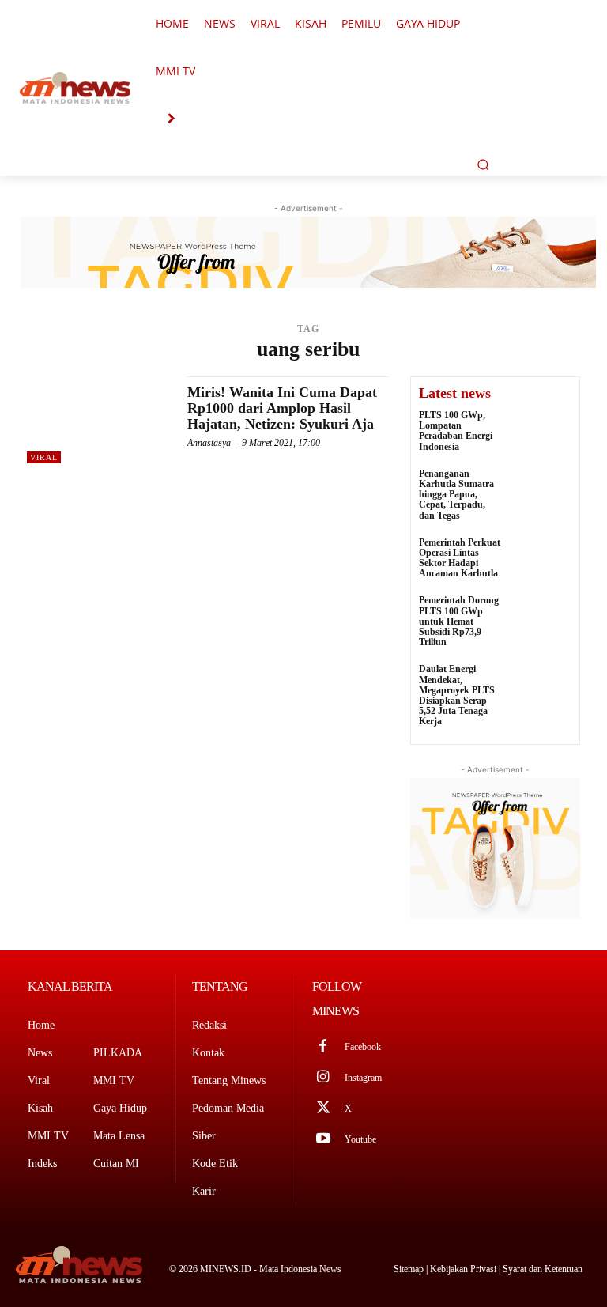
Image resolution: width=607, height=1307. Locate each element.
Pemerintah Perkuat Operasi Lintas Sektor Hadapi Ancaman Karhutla (459, 558)
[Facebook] (323, 1047)
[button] (483, 164)
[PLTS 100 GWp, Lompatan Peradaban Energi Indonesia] (541, 431)
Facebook (363, 1046)
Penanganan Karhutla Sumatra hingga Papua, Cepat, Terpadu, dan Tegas (456, 494)
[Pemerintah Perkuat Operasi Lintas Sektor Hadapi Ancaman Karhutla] (541, 559)
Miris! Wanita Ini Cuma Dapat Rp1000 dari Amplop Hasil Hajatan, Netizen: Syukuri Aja (282, 408)
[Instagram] (323, 1078)
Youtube (360, 1139)
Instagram (363, 1077)
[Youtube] (323, 1139)
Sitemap (410, 1269)
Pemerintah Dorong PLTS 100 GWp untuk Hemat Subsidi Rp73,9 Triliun (459, 621)
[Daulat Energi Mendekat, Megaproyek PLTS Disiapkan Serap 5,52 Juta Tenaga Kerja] (541, 685)
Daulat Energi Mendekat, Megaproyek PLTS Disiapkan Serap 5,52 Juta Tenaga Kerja (457, 695)
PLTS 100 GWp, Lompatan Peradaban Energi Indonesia (455, 431)
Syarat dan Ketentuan (542, 1269)
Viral (44, 457)
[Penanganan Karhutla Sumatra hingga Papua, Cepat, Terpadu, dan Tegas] (541, 490)
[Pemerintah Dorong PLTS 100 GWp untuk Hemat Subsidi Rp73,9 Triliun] (541, 616)
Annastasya (209, 442)
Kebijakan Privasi (464, 1269)
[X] (323, 1109)
